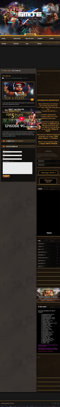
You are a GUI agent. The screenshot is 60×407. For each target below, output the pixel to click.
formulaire (12, 133)
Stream (51, 38)
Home (5, 70)
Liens (27, 43)
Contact (39, 43)
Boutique (16, 43)
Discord (4, 43)
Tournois (39, 38)
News (13, 78)
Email (7, 153)
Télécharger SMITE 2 (48, 173)
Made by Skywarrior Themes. (7, 403)
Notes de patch (30, 38)
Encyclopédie (17, 38)
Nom (6, 150)
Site (3, 157)
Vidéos (20, 78)
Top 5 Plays (17, 78)
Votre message (8, 161)
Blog (9, 70)
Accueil (4, 38)
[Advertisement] (30, 57)
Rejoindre (49, 233)
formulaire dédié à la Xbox (9, 136)
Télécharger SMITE (48, 181)
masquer (38, 74)
